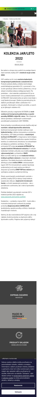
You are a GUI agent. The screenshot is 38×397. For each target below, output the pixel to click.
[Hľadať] (22, 13)
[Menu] (3, 6)
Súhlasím (18, 392)
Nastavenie (18, 385)
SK (32, 9)
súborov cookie (8, 378)
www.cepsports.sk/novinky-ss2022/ (13, 197)
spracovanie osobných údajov (24, 376)
